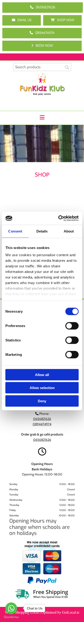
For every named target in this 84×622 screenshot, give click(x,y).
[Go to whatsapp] (11, 608)
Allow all (42, 374)
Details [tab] (42, 231)
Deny (42, 401)
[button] (42, 7)
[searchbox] (42, 67)
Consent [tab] (15, 231)
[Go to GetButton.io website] (11, 617)
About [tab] (69, 231)
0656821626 (42, 440)
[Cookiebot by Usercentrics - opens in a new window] (59, 218)
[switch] (72, 325)
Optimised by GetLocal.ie (60, 612)
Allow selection (42, 388)
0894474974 (42, 424)
